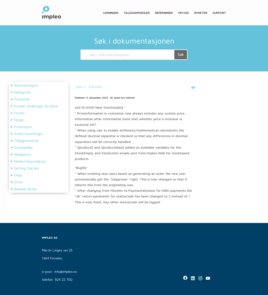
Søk (181, 54)
